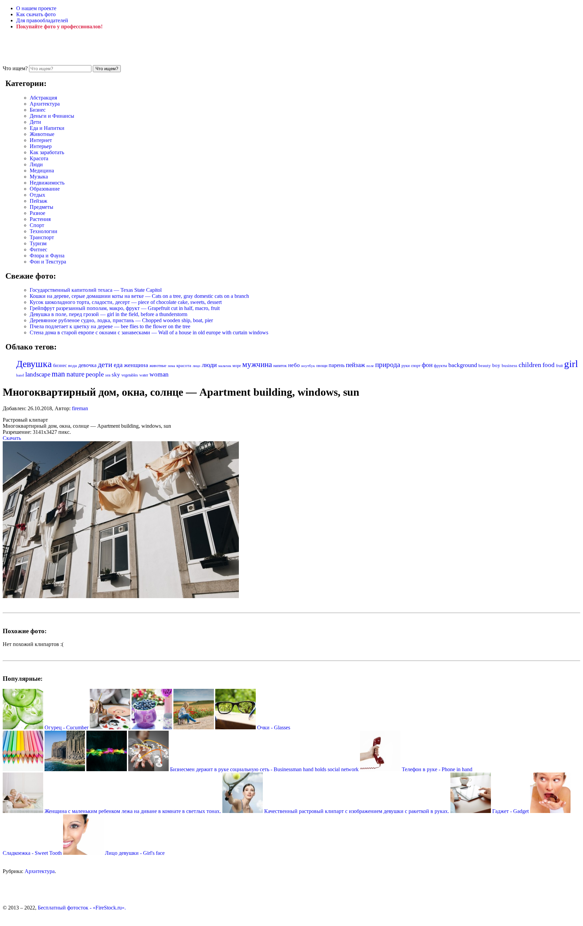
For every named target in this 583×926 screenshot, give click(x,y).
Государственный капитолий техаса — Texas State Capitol (96, 290)
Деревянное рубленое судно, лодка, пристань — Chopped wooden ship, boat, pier (121, 320)
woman (159, 374)
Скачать (12, 438)
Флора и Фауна (47, 255)
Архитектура (45, 104)
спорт (415, 365)
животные (157, 365)
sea (107, 375)
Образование (45, 189)
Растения (40, 219)
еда (118, 364)
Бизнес (38, 110)
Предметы (41, 207)
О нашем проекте (36, 8)
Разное (37, 213)
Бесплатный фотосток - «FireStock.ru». (82, 907)
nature (75, 374)
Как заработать (47, 152)
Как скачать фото (36, 14)
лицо (196, 366)
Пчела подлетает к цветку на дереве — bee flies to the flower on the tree (110, 326)
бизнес (60, 365)
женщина (136, 365)
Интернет (41, 140)
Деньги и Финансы (52, 116)
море (236, 365)
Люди (36, 164)
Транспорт (42, 237)
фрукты (440, 365)
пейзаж (355, 364)
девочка (87, 365)
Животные (42, 134)
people (95, 374)
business (509, 365)
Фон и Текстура (48, 261)
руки (405, 365)
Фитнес (38, 249)
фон (427, 364)
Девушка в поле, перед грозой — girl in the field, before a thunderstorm (108, 314)
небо (294, 365)
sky (116, 374)
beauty (484, 365)
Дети (35, 122)
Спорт (37, 225)
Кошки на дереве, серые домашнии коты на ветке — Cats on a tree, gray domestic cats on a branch (139, 296)
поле (370, 366)
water (143, 375)
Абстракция (43, 98)
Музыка (39, 176)
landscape (37, 374)
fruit (559, 365)
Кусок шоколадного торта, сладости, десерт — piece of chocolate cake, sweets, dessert (126, 302)
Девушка (34, 364)
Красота (39, 158)
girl (571, 363)
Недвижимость (47, 183)
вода (72, 365)
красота (183, 365)
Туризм (38, 243)
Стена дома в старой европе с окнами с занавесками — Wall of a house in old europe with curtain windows (149, 332)
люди (209, 364)
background (462, 365)
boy (496, 365)
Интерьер (41, 146)
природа (387, 365)
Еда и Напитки (47, 128)
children (530, 364)
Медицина (42, 170)
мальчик (224, 366)
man (58, 373)
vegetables (129, 375)
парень (336, 365)
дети (105, 365)
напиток (280, 365)
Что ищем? (15, 68)
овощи (321, 365)
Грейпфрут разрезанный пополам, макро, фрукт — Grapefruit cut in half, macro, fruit (125, 308)
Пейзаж (38, 201)
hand (20, 375)
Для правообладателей (42, 20)
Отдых (37, 195)
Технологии (43, 231)
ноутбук (308, 366)
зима (171, 366)
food (549, 364)
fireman (80, 408)
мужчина (257, 364)
